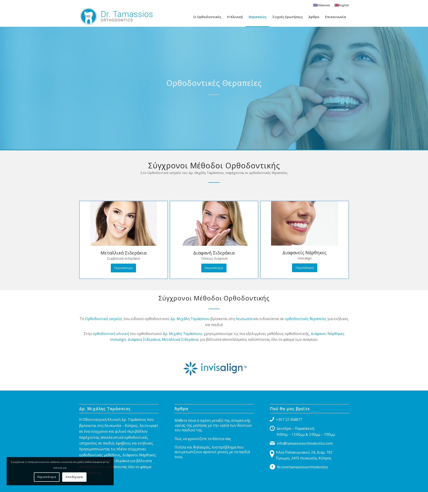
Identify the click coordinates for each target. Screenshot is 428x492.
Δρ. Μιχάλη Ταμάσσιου (190, 318)
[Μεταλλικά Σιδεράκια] (123, 223)
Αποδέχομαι (74, 477)
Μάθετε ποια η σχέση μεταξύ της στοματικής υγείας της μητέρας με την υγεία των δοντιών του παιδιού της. (213, 425)
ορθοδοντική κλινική (111, 333)
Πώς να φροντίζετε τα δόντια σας (203, 438)
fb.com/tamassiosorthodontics (302, 467)
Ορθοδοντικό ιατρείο (103, 318)
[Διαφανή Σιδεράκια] (214, 223)
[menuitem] (321, 5)
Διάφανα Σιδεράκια (144, 339)
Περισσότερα (46, 477)
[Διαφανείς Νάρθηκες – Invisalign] (304, 223)
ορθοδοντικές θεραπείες (306, 318)
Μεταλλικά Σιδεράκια (180, 339)
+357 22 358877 (289, 419)
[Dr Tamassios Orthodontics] (115, 17)
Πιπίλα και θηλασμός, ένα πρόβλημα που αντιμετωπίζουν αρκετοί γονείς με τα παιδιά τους (212, 452)
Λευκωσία (244, 318)
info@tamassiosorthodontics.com (305, 443)
